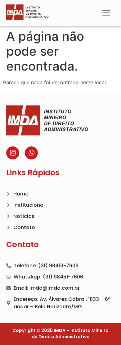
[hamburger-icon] (106, 14)
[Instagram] (12, 152)
